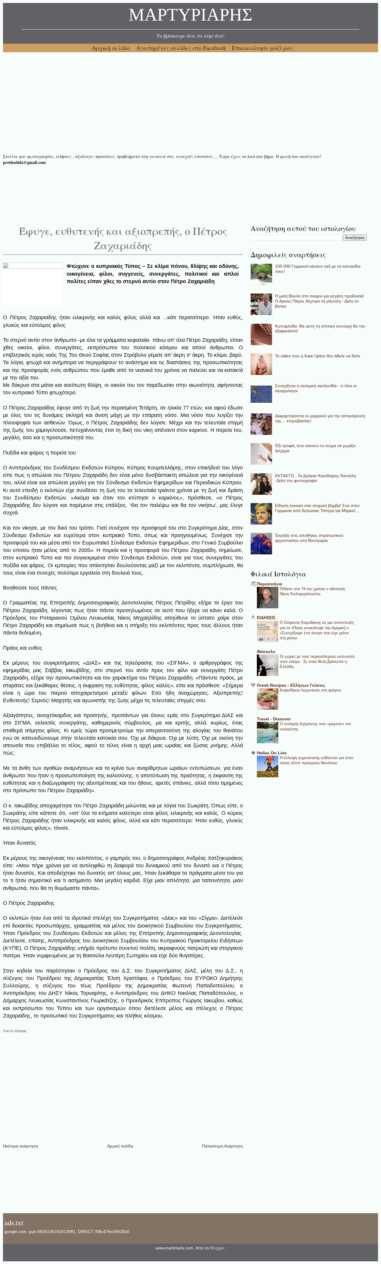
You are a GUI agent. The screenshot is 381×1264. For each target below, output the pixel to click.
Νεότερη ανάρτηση (20, 1146)
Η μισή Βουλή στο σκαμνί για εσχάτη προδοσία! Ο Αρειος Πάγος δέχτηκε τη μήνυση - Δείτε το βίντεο (319, 301)
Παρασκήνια (269, 583)
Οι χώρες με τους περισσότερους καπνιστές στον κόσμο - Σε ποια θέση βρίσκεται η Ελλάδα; (317, 661)
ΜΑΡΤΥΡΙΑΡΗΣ (190, 16)
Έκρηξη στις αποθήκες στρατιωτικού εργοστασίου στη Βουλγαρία (309, 538)
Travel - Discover (274, 718)
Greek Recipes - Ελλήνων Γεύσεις (291, 685)
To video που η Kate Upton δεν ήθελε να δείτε (317, 355)
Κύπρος (20, 1031)
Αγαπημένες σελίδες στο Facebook (182, 48)
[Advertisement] (181, 103)
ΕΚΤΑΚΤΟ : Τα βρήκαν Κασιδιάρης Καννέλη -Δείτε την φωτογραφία (315, 478)
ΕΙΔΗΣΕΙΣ (266, 617)
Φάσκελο (266, 651)
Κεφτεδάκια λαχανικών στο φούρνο (310, 690)
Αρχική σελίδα (112, 48)
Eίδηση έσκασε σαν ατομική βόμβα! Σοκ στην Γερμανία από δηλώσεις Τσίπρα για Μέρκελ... (317, 508)
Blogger (217, 1248)
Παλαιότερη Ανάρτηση (222, 1146)
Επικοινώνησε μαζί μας (262, 48)
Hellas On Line (272, 752)
